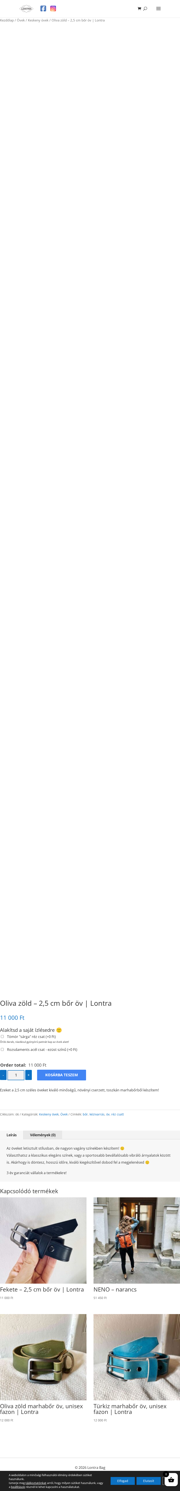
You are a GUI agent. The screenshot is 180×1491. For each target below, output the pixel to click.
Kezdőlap (7, 20)
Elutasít (148, 1481)
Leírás (12, 1135)
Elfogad (122, 1481)
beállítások (18, 1487)
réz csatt (117, 1114)
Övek (21, 20)
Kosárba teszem (61, 1074)
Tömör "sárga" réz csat (31, 1036)
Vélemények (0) (43, 1135)
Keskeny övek (38, 20)
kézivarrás (97, 1114)
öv (108, 1114)
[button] (172, 34)
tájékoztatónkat (35, 1483)
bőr (85, 1114)
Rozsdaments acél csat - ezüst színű (42, 1049)
